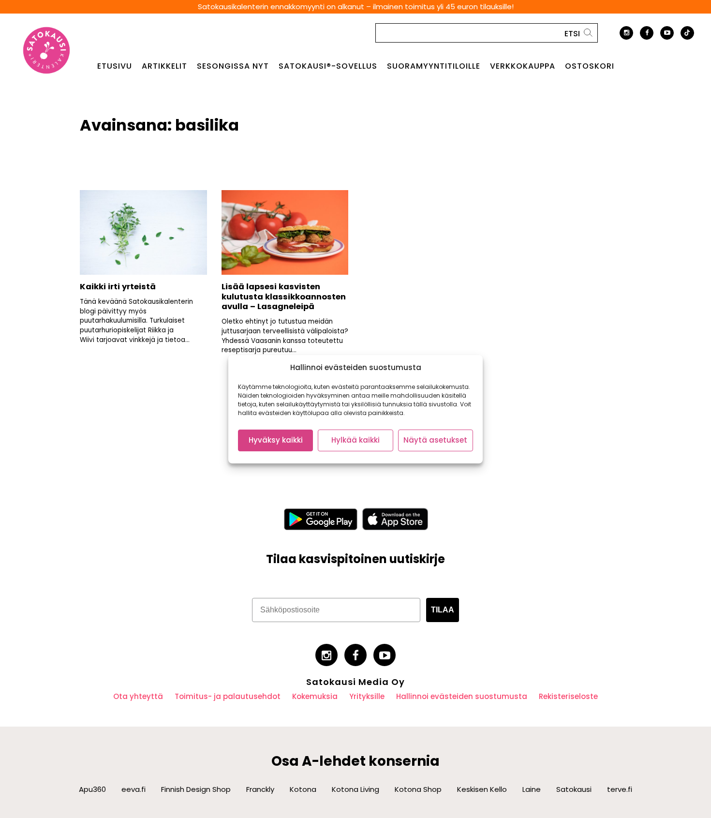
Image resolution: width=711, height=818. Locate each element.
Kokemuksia (315, 696)
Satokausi (574, 789)
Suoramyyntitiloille (433, 66)
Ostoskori (589, 66)
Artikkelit (164, 66)
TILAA (442, 610)
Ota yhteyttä (138, 696)
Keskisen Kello (482, 789)
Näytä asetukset (435, 440)
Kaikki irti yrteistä (118, 286)
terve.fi (619, 789)
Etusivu (114, 66)
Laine (531, 789)
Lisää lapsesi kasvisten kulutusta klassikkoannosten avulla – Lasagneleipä (284, 296)
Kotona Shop (418, 789)
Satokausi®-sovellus (328, 66)
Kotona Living (355, 789)
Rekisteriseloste (568, 696)
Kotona (303, 789)
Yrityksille (367, 696)
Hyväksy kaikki (276, 440)
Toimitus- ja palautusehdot (228, 696)
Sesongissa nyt (233, 66)
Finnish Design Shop (196, 789)
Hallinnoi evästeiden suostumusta (461, 696)
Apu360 (92, 789)
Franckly (260, 789)
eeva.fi (133, 789)
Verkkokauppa (522, 66)
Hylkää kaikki (355, 440)
